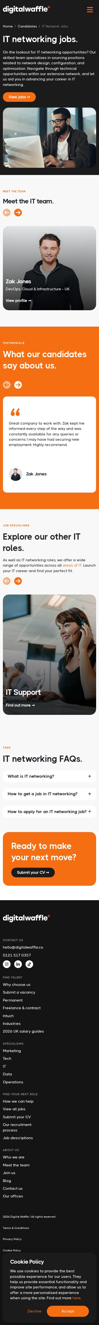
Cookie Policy (12, 1250)
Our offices (13, 1196)
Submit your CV (17, 1117)
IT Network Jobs (55, 26)
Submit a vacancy (19, 992)
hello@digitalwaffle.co (23, 947)
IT (4, 1066)
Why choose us (17, 984)
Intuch (8, 1016)
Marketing (12, 1050)
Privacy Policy (12, 1239)
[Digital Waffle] (26, 10)
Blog (7, 1180)
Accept (68, 1311)
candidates (27, 26)
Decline (35, 1311)
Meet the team (16, 1165)
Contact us (13, 1188)
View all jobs (14, 1109)
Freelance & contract (22, 1008)
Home (8, 26)
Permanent (13, 1000)
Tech (7, 1058)
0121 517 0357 (17, 955)
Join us (9, 1172)
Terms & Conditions (16, 1228)
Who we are (14, 1157)
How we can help (18, 1101)
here (76, 1298)
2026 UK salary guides (23, 1031)
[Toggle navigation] (90, 9)
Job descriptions (18, 1138)
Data (7, 1074)
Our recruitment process (17, 1127)
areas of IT (72, 565)
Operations (13, 1082)
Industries (12, 1023)
